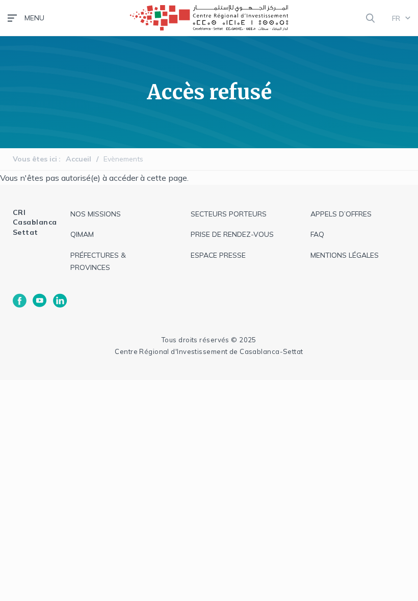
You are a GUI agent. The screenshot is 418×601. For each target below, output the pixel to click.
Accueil (78, 158)
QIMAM (82, 234)
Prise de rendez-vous (232, 234)
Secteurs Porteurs (229, 213)
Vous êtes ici (35, 158)
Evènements (123, 158)
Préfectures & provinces (98, 261)
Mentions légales (344, 255)
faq (317, 234)
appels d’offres (341, 213)
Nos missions (95, 213)
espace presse (218, 255)
